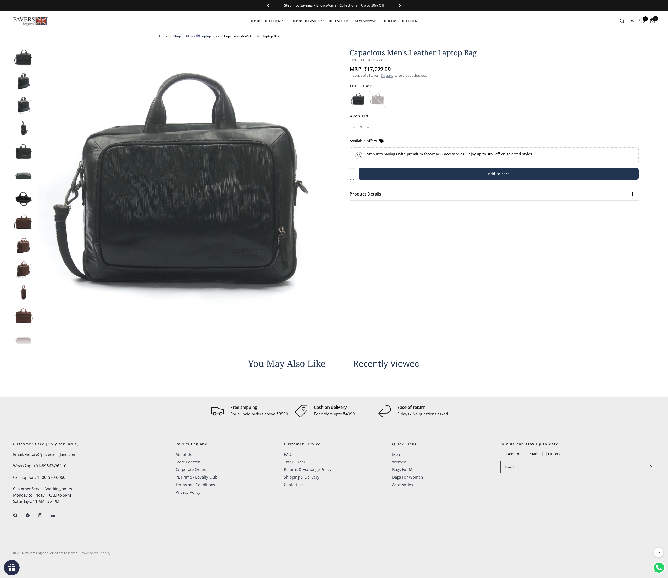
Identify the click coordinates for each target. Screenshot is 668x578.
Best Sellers (339, 21)
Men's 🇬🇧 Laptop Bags (202, 36)
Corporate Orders (191, 469)
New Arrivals (366, 21)
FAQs (288, 454)
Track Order (294, 461)
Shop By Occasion (305, 21)
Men (396, 454)
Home (163, 36)
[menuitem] (266, 21)
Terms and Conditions (195, 484)
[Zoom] (323, 59)
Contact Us (293, 484)
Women (399, 461)
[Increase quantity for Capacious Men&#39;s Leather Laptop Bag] (368, 127)
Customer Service (302, 444)
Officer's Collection (400, 21)
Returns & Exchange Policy (307, 469)
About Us (184, 454)
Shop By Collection (264, 21)
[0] (651, 21)
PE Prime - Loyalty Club (196, 477)
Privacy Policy (188, 492)
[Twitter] (31, 515)
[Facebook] (19, 515)
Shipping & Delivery (301, 477)
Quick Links (404, 444)
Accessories (402, 484)
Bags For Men (404, 469)
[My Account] (632, 21)
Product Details (365, 194)
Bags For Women (407, 477)
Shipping (387, 76)
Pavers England (192, 444)
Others (554, 453)
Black (358, 99)
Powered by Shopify (94, 553)
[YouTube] (56, 516)
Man (534, 453)
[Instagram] (44, 515)
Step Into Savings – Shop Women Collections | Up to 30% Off (334, 5)
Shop (177, 36)
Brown (377, 99)
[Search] (622, 21)
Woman (512, 453)
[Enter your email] (650, 466)
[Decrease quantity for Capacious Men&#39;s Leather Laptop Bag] (354, 127)
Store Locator (188, 461)
